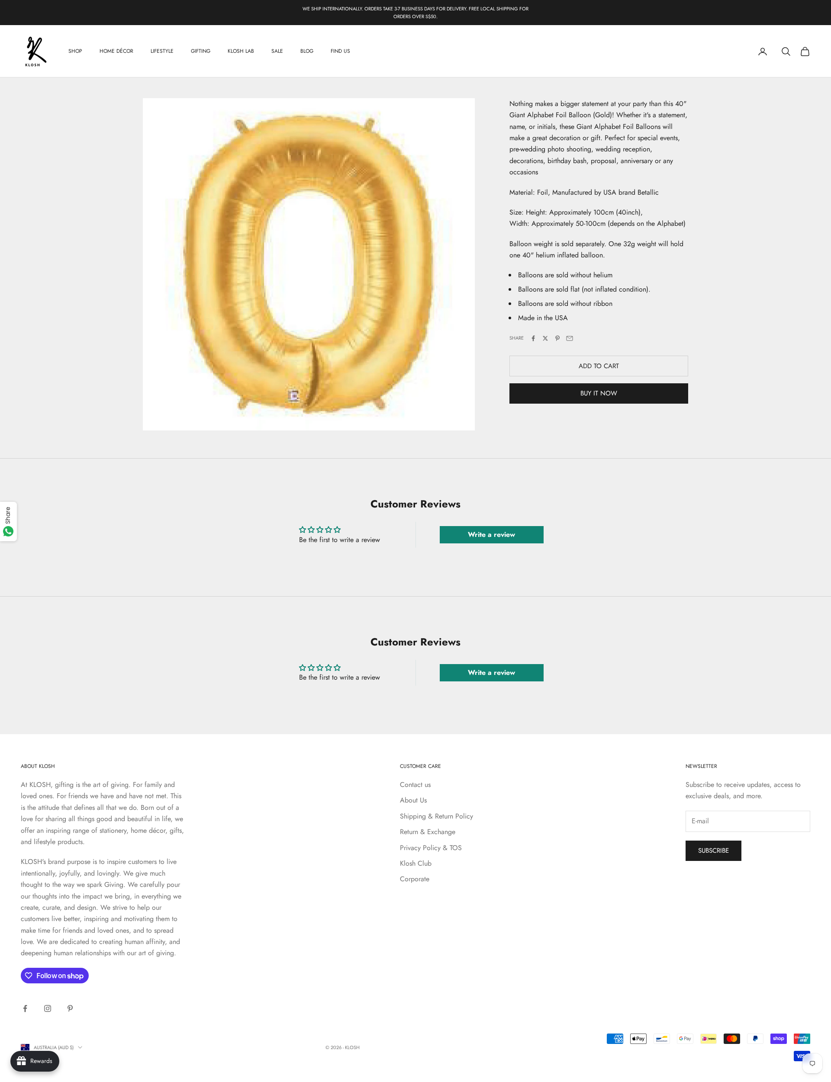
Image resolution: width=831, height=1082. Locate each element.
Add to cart (599, 366)
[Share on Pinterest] (557, 338)
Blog (306, 51)
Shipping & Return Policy (436, 816)
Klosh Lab (241, 51)
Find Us (340, 51)
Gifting (200, 51)
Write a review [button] (491, 534)
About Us (413, 800)
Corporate (414, 879)
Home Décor (116, 51)
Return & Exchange (427, 832)
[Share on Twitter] (545, 338)
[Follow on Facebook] (25, 1008)
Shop (75, 51)
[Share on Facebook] (533, 338)
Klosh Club (416, 863)
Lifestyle (162, 51)
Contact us (415, 785)
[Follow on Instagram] (47, 1008)
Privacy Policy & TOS (431, 848)
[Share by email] (569, 338)
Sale (277, 51)
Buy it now (598, 393)
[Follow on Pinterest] (70, 1008)
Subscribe (713, 850)
